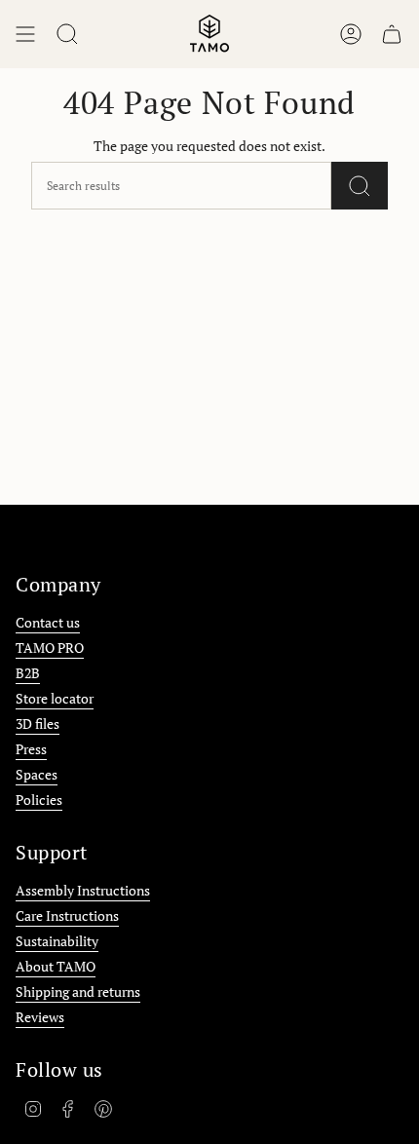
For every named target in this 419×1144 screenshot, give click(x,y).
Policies (39, 799)
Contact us (48, 622)
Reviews (40, 1017)
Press (31, 749)
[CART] (391, 34)
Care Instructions (67, 915)
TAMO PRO (50, 647)
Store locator (55, 698)
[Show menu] (25, 34)
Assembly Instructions (83, 890)
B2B (28, 673)
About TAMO (55, 966)
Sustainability (57, 941)
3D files (37, 723)
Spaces (36, 774)
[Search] (359, 186)
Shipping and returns (78, 991)
